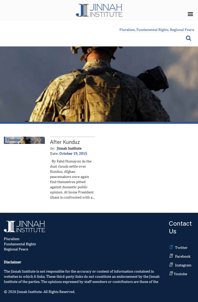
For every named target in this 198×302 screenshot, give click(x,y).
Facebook (183, 256)
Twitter (181, 247)
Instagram (183, 265)
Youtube (180, 274)
